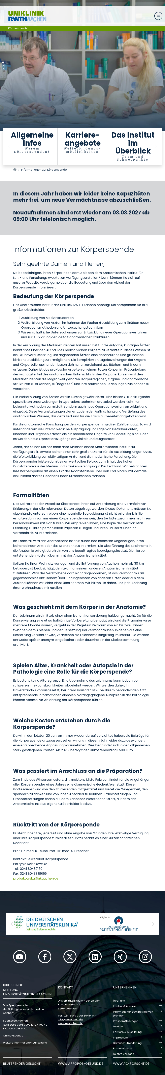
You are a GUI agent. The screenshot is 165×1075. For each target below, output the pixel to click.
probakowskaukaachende (35, 878)
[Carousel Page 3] (3, 69)
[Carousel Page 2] (3, 66)
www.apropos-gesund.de (80, 1063)
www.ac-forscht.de (131, 1063)
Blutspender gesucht (22, 1063)
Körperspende (18, 28)
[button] (9, 146)
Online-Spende (13, 1035)
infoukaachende (70, 1019)
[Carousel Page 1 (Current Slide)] (3, 63)
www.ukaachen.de (70, 1023)
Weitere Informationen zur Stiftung (25, 1042)
